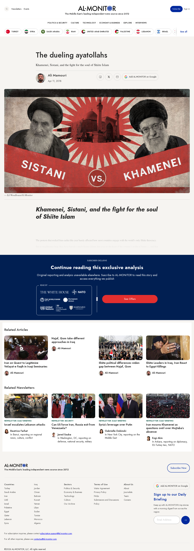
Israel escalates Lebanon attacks (24, 425)
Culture (75, 23)
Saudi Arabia (10, 492)
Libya (36, 507)
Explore (128, 23)
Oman (37, 492)
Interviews (141, 23)
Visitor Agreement (102, 488)
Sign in (187, 9)
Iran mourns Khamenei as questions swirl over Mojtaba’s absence (165, 428)
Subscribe (176, 9)
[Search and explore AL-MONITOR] (6, 9)
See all (183, 31)
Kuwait (37, 499)
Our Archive (69, 503)
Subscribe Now (178, 468)
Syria (6, 523)
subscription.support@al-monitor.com (56, 533)
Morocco (38, 519)
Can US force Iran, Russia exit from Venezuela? (73, 426)
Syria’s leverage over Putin (115, 425)
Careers (127, 499)
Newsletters (16, 8)
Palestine (8, 507)
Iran (6, 496)
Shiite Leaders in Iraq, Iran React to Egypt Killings (166, 364)
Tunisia (37, 515)
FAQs (96, 496)
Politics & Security (57, 23)
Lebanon (8, 519)
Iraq (36, 484)
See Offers (130, 299)
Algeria (37, 523)
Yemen (37, 503)
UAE (6, 499)
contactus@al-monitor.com (45, 539)
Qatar (6, 515)
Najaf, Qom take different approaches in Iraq (68, 340)
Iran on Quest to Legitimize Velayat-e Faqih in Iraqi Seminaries (25, 364)
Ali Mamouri (57, 75)
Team (126, 496)
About (126, 488)
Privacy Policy (100, 492)
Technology (89, 23)
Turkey (7, 488)
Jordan (37, 488)
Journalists (128, 492)
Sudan (37, 511)
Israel (6, 503)
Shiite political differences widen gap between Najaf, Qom (119, 364)
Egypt (6, 511)
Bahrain (37, 496)
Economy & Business (109, 23)
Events (26, 8)
